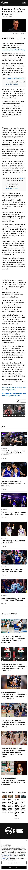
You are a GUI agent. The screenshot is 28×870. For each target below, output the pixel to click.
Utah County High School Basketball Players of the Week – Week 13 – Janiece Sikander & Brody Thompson (14, 695)
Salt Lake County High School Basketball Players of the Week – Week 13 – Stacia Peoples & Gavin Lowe (14, 640)
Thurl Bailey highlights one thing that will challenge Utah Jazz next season (13, 453)
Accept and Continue (14, 867)
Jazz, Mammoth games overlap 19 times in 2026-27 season (13, 599)
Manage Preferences (14, 862)
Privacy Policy (7, 855)
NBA (3, 6)
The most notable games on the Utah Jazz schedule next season (13, 513)
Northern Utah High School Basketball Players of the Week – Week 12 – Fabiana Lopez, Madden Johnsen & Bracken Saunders (14, 752)
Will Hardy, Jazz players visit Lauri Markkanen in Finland (12, 570)
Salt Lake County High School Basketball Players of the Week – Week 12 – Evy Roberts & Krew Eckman (14, 723)
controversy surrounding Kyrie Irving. (13, 50)
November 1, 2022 (12, 84)
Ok (26, 840)
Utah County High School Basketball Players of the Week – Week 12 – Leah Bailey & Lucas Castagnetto (14, 781)
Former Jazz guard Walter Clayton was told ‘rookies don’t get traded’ (13, 484)
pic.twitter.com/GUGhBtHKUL (15, 78)
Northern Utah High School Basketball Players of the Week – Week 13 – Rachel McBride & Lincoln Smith (14, 667)
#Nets (21, 178)
